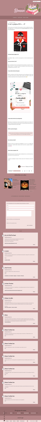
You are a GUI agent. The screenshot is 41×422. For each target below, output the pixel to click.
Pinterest (22, 275)
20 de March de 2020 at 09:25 (8, 285)
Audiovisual (20, 17)
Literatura (15, 17)
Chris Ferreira (8, 267)
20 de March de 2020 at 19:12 (8, 300)
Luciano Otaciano (9, 283)
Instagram (15, 275)
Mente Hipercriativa (8, 307)
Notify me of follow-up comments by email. (13, 219)
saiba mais (14, 187)
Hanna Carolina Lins (9, 330)
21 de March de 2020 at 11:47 (8, 345)
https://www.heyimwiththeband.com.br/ (11, 243)
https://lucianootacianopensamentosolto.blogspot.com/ (13, 290)
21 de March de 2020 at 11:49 (8, 370)
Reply (34, 244)
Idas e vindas (25, 17)
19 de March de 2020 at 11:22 (8, 237)
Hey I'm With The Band (10, 235)
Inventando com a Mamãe (9, 275)
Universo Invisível (14, 307)
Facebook (18, 275)
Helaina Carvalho (9, 298)
